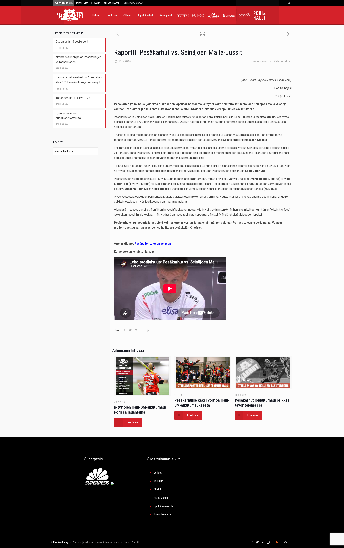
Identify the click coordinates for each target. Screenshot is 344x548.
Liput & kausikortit (164, 506)
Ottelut (157, 489)
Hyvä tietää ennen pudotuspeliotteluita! (68, 116)
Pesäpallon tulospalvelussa (152, 243)
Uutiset (158, 472)
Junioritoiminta (64, 3)
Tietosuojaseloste (83, 542)
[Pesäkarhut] (70, 15)
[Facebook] (252, 542)
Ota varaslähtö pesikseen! (72, 41)
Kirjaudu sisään (134, 3)
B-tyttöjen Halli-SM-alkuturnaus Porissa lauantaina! (140, 410)
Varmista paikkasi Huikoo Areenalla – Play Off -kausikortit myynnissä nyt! (79, 80)
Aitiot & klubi (161, 497)
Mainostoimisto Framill (126, 542)
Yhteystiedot (111, 3)
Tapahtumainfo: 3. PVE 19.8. (73, 97)
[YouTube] (263, 542)
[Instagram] (268, 542)
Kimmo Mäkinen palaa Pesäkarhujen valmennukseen (78, 59)
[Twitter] (257, 542)
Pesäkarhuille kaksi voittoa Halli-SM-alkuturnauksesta (202, 403)
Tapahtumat (83, 3)
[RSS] (277, 542)
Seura (96, 3)
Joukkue (158, 481)
